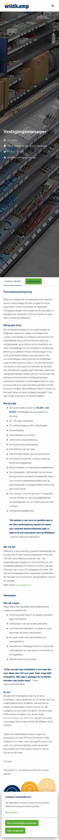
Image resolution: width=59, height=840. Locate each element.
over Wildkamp (22, 585)
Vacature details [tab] (13, 281)
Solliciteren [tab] (33, 281)
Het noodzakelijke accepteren (22, 823)
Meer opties (11, 812)
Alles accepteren (15, 830)
